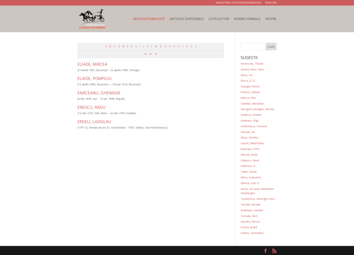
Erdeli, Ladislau (94, 121)
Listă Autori (219, 19)
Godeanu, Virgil (249, 120)
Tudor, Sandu (249, 171)
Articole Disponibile (187, 19)
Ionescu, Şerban (250, 92)
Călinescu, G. (248, 166)
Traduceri (271, 3)
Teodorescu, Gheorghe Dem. (258, 199)
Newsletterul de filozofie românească (238, 3)
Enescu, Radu (91, 107)
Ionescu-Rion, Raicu (252, 69)
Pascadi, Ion (248, 132)
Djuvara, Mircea (250, 221)
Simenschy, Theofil (252, 63)
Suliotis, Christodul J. (253, 233)
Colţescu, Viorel (250, 160)
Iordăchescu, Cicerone (254, 126)
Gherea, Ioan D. (250, 183)
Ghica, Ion (247, 75)
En (150, 54)
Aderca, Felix (248, 98)
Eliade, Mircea (92, 64)
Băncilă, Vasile (249, 154)
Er (156, 54)
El (145, 54)
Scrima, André (249, 227)
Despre (271, 19)
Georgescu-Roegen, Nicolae (257, 109)
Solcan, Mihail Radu (252, 143)
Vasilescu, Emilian (251, 115)
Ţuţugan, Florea (250, 86)
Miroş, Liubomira (251, 177)
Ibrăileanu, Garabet (252, 210)
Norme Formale (247, 19)
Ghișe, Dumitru (249, 137)
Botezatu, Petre (250, 149)
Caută (271, 46)
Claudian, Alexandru (252, 103)
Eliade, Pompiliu (94, 78)
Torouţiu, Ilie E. (249, 216)
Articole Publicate (149, 19)
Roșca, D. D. (248, 80)
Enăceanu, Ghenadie (98, 92)
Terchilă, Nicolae (251, 204)
